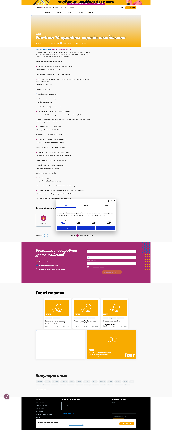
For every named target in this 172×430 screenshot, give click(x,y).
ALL (37, 12)
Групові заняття (40, 402)
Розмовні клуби (40, 408)
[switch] (78, 223)
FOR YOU (70, 12)
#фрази (77, 43)
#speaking (64, 381)
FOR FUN (80, 12)
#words (105, 318)
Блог (62, 7)
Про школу (48, 7)
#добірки (84, 43)
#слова (77, 318)
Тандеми (38, 417)
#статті (110, 381)
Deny (67, 228)
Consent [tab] (66, 205)
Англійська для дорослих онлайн (44, 414)
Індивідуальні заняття (41, 405)
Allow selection (86, 228)
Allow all (105, 228)
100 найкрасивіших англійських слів (50, 354)
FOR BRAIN (47, 12)
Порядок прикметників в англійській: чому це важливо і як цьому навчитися (114, 323)
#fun (131, 381)
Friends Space (43, 49)
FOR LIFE (59, 12)
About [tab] (106, 205)
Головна (37, 49)
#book (72, 381)
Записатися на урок (110, 272)
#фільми (118, 381)
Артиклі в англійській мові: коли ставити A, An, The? (85, 322)
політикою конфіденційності (98, 267)
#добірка (55, 381)
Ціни (66, 7)
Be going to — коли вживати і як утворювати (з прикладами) (56, 322)
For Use (49, 49)
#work (125, 381)
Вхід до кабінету (131, 7)
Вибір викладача (40, 411)
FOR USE (91, 12)
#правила (48, 318)
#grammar (120, 318)
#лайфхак (39, 381)
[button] (89, 257)
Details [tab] (86, 205)
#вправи (56, 318)
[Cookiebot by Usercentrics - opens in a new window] (109, 201)
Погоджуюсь (126, 423)
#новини (86, 381)
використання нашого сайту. (76, 425)
